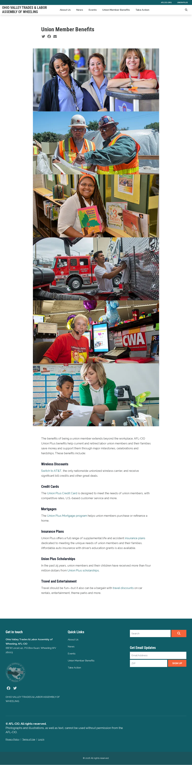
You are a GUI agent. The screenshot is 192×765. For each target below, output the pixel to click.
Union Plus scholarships (83, 570)
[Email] (55, 36)
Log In (41, 739)
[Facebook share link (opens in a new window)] (49, 36)
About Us (65, 9)
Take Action (142, 9)
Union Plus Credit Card (62, 493)
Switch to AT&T (51, 470)
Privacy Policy (12, 739)
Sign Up (177, 663)
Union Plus (182, 2)
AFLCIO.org (166, 2)
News (79, 9)
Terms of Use (28, 739)
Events (93, 9)
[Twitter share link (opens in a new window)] (43, 36)
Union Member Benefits (116, 9)
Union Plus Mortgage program (67, 515)
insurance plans (135, 538)
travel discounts (123, 588)
